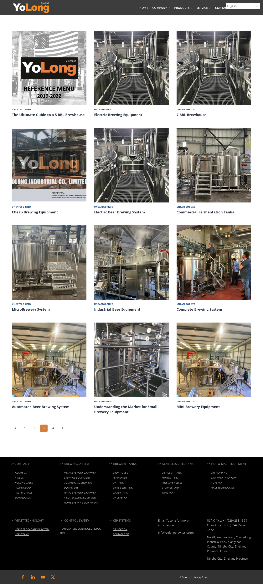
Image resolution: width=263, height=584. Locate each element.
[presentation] (49, 68)
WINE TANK (168, 492)
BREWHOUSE (120, 472)
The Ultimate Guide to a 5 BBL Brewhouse (48, 114)
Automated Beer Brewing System (41, 406)
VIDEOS (19, 477)
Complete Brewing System (199, 309)
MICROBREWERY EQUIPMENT (81, 472)
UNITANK (118, 482)
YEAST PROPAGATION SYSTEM (32, 529)
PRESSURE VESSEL (172, 482)
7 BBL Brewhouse (191, 114)
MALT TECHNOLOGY (222, 487)
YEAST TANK (22, 534)
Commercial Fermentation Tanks (205, 212)
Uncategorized (21, 109)
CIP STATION (120, 529)
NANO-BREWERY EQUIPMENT (81, 492)
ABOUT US (21, 472)
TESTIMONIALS (23, 492)
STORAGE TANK (170, 487)
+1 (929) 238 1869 (235, 520)
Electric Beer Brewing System (119, 212)
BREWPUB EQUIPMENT (77, 477)
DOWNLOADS (23, 497)
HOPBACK (216, 482)
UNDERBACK (120, 497)
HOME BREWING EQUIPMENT (81, 502)
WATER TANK (120, 492)
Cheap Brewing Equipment (35, 212)
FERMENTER (120, 477)
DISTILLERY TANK (172, 472)
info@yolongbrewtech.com (176, 532)
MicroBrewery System (31, 309)
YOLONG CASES (24, 482)
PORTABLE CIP (121, 534)
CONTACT (222, 8)
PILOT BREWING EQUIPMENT (80, 497)
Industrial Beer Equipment (117, 309)
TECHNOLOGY (23, 487)
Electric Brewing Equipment (118, 114)
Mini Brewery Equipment (198, 406)
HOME (143, 8)
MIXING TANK (170, 477)
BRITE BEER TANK (123, 487)
